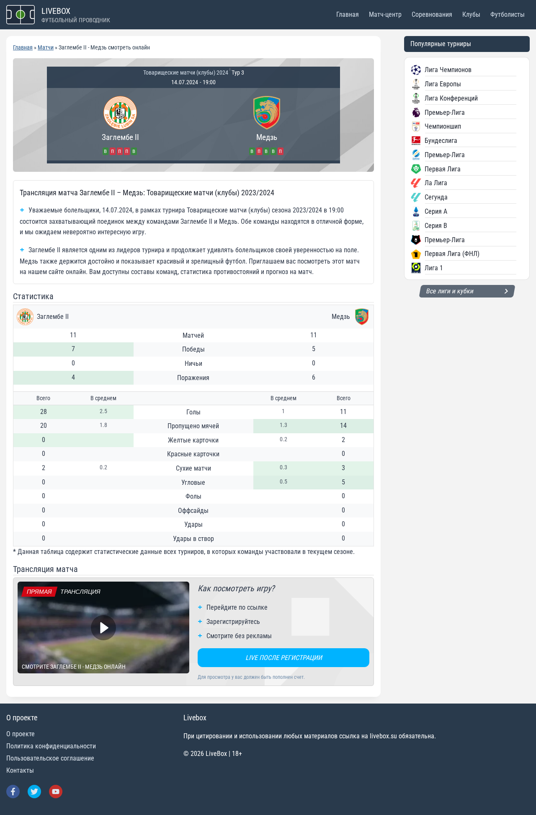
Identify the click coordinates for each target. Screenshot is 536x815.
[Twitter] (34, 791)
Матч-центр (385, 14)
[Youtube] (55, 791)
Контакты (20, 770)
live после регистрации (283, 658)
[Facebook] (13, 791)
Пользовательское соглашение (50, 758)
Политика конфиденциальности (51, 746)
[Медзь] (266, 124)
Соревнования (432, 14)
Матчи (46, 47)
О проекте (20, 734)
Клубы (471, 14)
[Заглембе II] (120, 124)
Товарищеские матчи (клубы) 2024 (185, 72)
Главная (347, 14)
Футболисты (507, 14)
